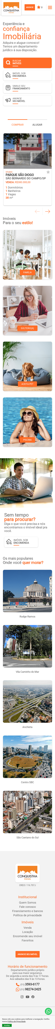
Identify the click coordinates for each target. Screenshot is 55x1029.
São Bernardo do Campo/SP (26, 176)
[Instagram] (22, 997)
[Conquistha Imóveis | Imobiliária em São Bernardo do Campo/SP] (11, 8)
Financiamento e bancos (27, 911)
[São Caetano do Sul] (27, 812)
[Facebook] (33, 997)
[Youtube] (27, 997)
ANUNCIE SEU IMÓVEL (28, 954)
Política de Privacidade (16, 1021)
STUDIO (9, 172)
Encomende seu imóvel (27, 936)
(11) (29, 984)
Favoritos (27, 940)
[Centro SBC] (27, 757)
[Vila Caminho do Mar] (27, 646)
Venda (28, 927)
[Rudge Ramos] (27, 591)
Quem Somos (27, 902)
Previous (37, 211)
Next (47, 211)
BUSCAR (17, 62)
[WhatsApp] (48, 1011)
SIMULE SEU (21, 87)
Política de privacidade (27, 915)
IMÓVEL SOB (19, 74)
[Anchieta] (27, 701)
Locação (27, 932)
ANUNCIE (29, 7)
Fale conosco (27, 906)
